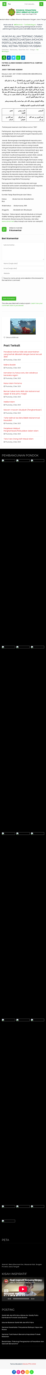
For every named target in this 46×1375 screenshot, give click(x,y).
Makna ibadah (10, 365)
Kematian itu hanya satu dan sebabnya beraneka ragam (21, 374)
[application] (23, 1289)
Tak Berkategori (30, 25)
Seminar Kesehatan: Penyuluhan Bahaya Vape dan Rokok (22, 1328)
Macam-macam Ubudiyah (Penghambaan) (23, 410)
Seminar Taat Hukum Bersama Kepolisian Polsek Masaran (21, 1335)
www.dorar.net (8, 221)
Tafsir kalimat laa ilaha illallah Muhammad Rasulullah (22, 419)
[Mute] (37, 1298)
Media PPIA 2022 (29, 1364)
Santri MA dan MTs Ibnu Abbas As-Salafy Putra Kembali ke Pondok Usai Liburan (20, 1316)
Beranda (19, 25)
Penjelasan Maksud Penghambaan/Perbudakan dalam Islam (21, 429)
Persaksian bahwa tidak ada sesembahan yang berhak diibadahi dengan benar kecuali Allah (23, 354)
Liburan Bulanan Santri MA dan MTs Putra (18, 1322)
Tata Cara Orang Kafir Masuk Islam (18, 439)
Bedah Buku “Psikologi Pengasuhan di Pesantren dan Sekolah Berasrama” (23, 1342)
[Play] (5, 1298)
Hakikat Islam (9, 402)
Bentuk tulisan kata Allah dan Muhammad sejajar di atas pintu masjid (21, 392)
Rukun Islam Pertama (13, 383)
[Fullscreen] (41, 1298)
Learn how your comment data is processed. (22, 304)
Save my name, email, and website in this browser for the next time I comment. (22, 279)
